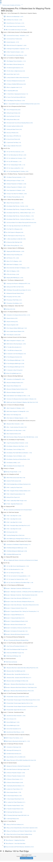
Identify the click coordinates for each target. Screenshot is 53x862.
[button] (1, 1)
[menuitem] (1, 3)
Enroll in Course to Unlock (26, 858)
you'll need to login (32, 856)
